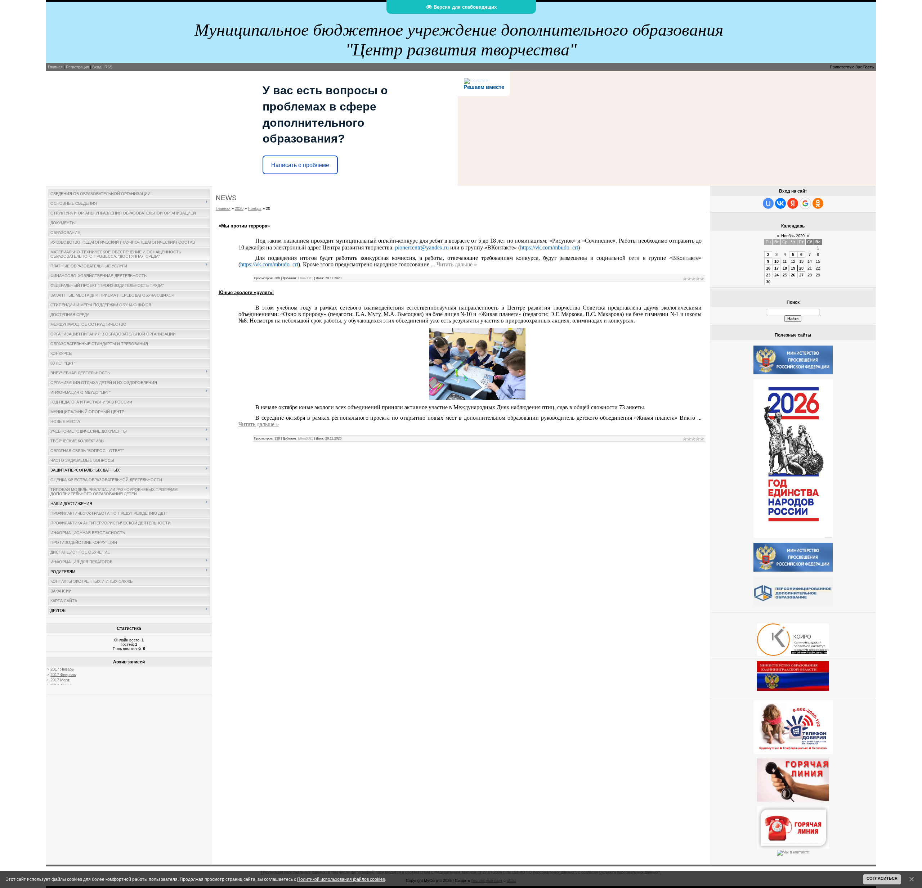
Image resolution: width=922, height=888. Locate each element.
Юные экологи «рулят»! (246, 292)
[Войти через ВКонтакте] (780, 203)
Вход (96, 67)
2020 (239, 208)
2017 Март (60, 680)
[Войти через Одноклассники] (818, 203)
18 (785, 268)
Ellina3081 (305, 278)
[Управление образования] (793, 778)
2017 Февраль (63, 674)
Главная (55, 67)
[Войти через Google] (805, 203)
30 (768, 282)
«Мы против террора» (244, 226)
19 (793, 268)
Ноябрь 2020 (793, 236)
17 (776, 268)
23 (768, 275)
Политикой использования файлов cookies (341, 879)
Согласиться (882, 878)
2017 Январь (62, 669)
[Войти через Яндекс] (792, 203)
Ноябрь (254, 208)
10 (776, 261)
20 (801, 268)
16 (768, 268)
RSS (108, 67)
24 (776, 275)
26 (793, 275)
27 (801, 275)
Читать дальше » (457, 264)
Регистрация (77, 67)
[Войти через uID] (768, 203)
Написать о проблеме (300, 165)
